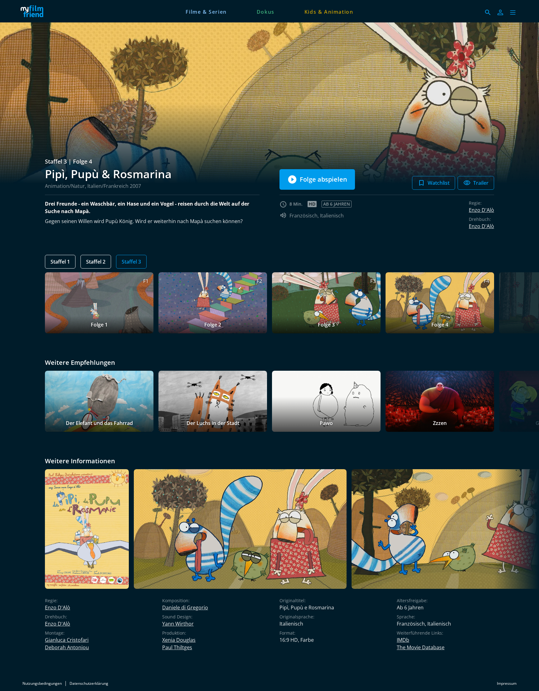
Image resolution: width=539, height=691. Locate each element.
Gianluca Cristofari (67, 639)
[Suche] (488, 12)
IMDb (403, 639)
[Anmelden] (500, 12)
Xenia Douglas (179, 639)
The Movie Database (420, 647)
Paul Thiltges (177, 647)
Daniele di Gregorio (185, 607)
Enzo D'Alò (481, 210)
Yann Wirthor (178, 623)
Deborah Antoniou (67, 647)
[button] (513, 12)
